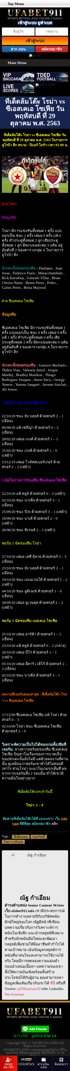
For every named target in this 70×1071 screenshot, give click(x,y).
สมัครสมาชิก (51, 49)
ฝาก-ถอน (18, 49)
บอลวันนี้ (38, 837)
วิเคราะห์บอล (13, 842)
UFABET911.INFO (45, 1043)
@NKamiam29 (29, 989)
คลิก (55, 824)
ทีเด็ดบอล (21, 837)
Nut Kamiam (14, 994)
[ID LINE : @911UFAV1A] (35, 1029)
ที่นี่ (52, 983)
